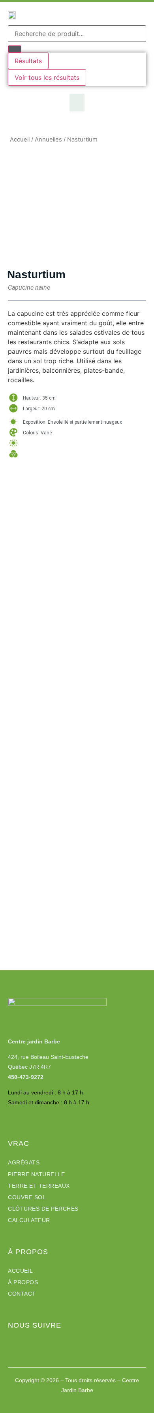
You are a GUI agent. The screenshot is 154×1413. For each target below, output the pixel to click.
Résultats (28, 61)
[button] (77, 102)
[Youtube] (26, 1343)
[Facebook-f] (12, 1343)
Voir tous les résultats (47, 77)
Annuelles (48, 139)
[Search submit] (14, 49)
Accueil (20, 139)
